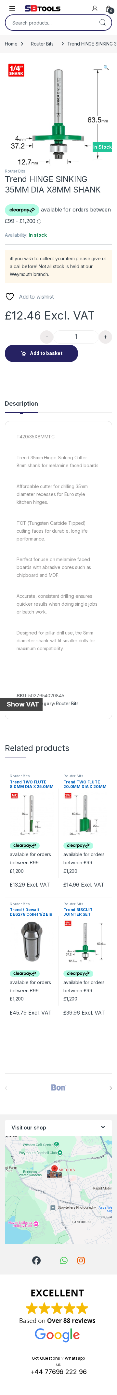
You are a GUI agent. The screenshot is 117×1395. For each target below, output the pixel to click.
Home (11, 43)
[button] (106, 67)
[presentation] (110, 1088)
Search (102, 22)
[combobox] (49, 22)
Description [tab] (21, 404)
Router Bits (42, 43)
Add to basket (46, 353)
